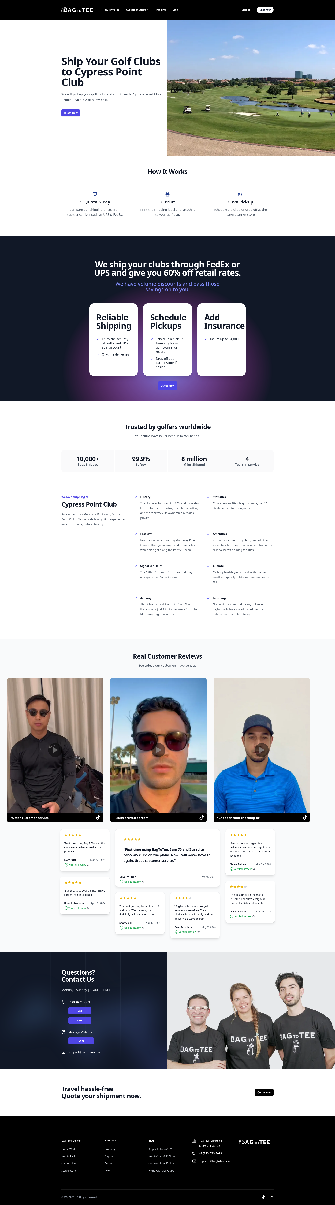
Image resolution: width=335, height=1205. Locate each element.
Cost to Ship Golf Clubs (161, 1163)
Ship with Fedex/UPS (160, 1149)
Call (80, 1010)
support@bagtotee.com (84, 1052)
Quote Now (71, 113)
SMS (79, 1020)
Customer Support (137, 9)
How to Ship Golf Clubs (161, 1156)
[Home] (77, 9)
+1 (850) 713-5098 (79, 1002)
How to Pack (68, 1156)
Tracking (160, 9)
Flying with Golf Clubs (161, 1170)
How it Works (111, 9)
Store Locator (69, 1170)
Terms (108, 1163)
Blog (175, 9)
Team (108, 1170)
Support (109, 1156)
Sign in (246, 9)
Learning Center (71, 1140)
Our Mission (68, 1163)
